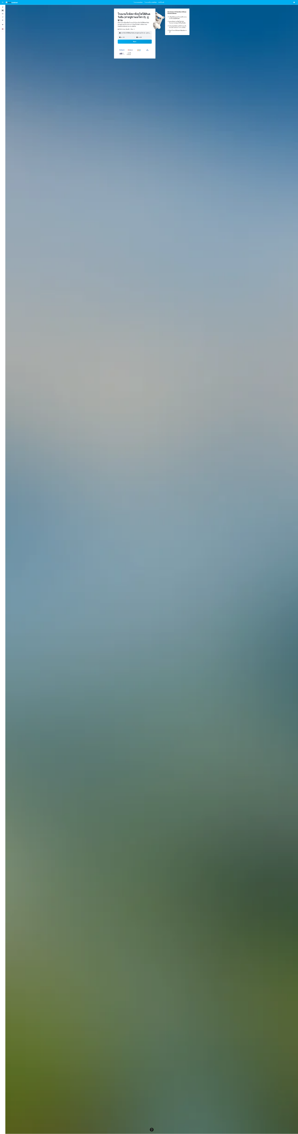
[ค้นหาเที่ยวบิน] (3, 7)
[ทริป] (3, 24)
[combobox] (126, 29)
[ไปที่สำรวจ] (3, 20)
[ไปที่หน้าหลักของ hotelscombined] (12, 2)
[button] (2, 2)
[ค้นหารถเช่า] (3, 13)
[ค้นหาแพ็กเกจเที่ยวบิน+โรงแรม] (3, 16)
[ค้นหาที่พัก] (3, 10)
